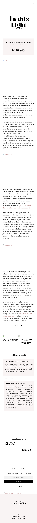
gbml (23, 518)
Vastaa (7, 374)
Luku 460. (10, 444)
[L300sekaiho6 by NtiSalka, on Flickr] (18, 255)
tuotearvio (20, 44)
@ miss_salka (18, 503)
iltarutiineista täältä (9, 316)
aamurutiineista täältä (25, 314)
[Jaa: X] (18, 325)
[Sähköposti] (21, 325)
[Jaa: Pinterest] (20, 325)
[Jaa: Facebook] (16, 325)
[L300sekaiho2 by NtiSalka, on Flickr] (18, 169)
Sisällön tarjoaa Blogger (13, 493)
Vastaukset (9, 379)
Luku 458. (27, 450)
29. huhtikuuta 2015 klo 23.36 (17, 383)
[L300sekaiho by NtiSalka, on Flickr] (18, 75)
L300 (14, 44)
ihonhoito (9, 42)
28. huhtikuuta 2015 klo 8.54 (22, 362)
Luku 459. (18, 50)
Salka (27, 46)
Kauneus (17, 42)
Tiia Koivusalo (9, 362)
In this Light (18, 22)
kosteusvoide (25, 42)
